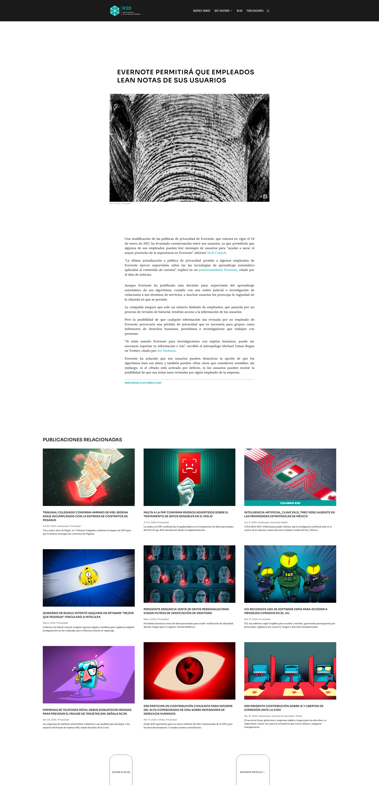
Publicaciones (255, 11)
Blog (240, 11)
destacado (63, 526)
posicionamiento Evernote (218, 270)
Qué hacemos (222, 11)
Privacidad (126, 203)
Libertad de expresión (282, 716)
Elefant (158, 382)
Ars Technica (166, 351)
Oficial (161, 719)
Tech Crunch (216, 253)
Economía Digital (279, 522)
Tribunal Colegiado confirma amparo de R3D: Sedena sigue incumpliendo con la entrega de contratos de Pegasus (85, 516)
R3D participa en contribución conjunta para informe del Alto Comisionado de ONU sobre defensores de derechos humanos (188, 709)
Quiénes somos (201, 11)
